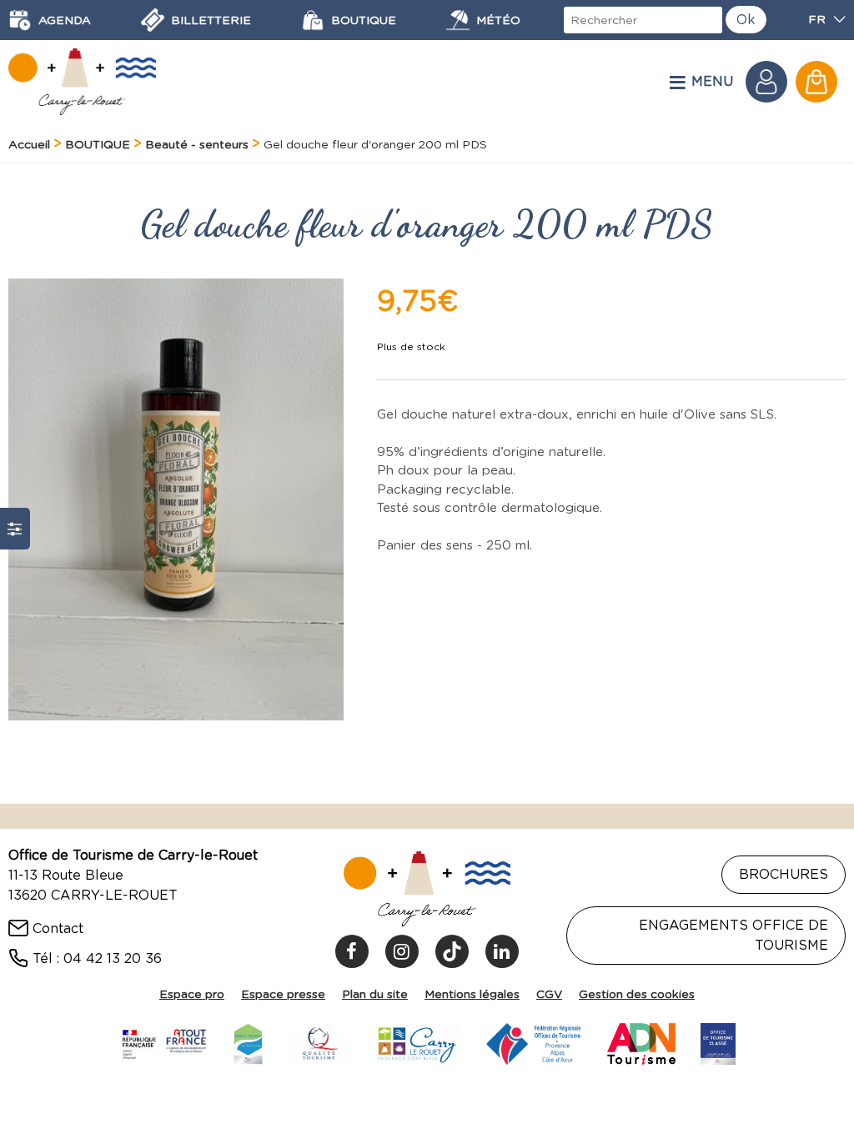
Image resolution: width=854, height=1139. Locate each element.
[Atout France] (163, 1041)
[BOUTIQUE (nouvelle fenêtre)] (312, 20)
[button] (816, 82)
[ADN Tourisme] (641, 1041)
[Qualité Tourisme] (319, 1041)
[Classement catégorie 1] (718, 1041)
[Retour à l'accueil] (82, 81)
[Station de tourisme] (248, 1041)
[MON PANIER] (816, 82)
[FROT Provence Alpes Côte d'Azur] (533, 1041)
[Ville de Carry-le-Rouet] (417, 1041)
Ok (746, 20)
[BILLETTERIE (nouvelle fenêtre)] (152, 20)
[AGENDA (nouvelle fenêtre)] (20, 20)
